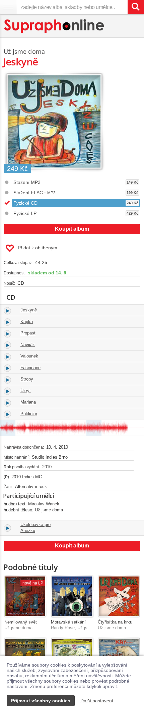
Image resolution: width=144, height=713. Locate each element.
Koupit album (72, 229)
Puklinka (28, 413)
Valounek (29, 356)
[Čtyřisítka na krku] (118, 596)
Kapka (26, 321)
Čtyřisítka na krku (115, 622)
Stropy (26, 379)
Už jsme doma (24, 51)
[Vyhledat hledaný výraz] (135, 7)
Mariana (28, 402)
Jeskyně (28, 309)
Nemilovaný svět (20, 622)
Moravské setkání (68, 622)
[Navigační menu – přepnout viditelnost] (8, 7)
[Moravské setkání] (71, 596)
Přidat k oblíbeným (37, 247)
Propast (27, 332)
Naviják (27, 344)
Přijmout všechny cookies (40, 700)
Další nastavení (96, 700)
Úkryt (25, 390)
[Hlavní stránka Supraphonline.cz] (54, 26)
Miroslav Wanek (43, 503)
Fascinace (30, 367)
